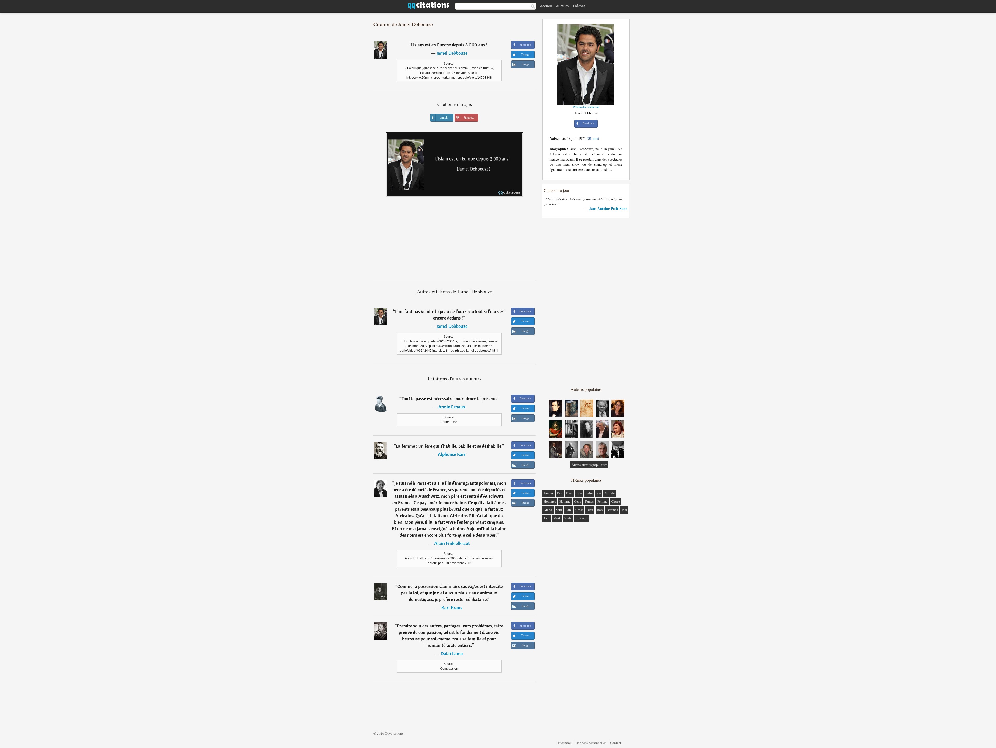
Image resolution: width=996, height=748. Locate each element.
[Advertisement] (454, 240)
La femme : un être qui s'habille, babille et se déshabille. (449, 446)
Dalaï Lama (452, 653)
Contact (615, 742)
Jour (547, 518)
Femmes (612, 510)
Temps (589, 501)
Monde (610, 493)
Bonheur (581, 518)
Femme (602, 501)
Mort (556, 518)
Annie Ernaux (451, 407)
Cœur (579, 510)
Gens (577, 501)
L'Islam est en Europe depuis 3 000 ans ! (449, 45)
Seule (568, 518)
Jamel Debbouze (452, 53)
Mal (624, 510)
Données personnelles (591, 742)
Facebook (565, 742)
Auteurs (562, 6)
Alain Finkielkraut (452, 543)
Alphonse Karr (452, 454)
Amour (548, 493)
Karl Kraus (451, 608)
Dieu (589, 510)
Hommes (550, 501)
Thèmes (579, 6)
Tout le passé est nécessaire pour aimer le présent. (449, 398)
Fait (559, 493)
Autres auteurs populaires (589, 465)
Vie (598, 493)
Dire (569, 510)
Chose (615, 501)
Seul (559, 510)
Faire (589, 493)
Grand (548, 510)
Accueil (546, 6)
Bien (569, 493)
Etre (579, 493)
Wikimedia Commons (586, 106)
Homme (564, 501)
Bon (600, 510)
